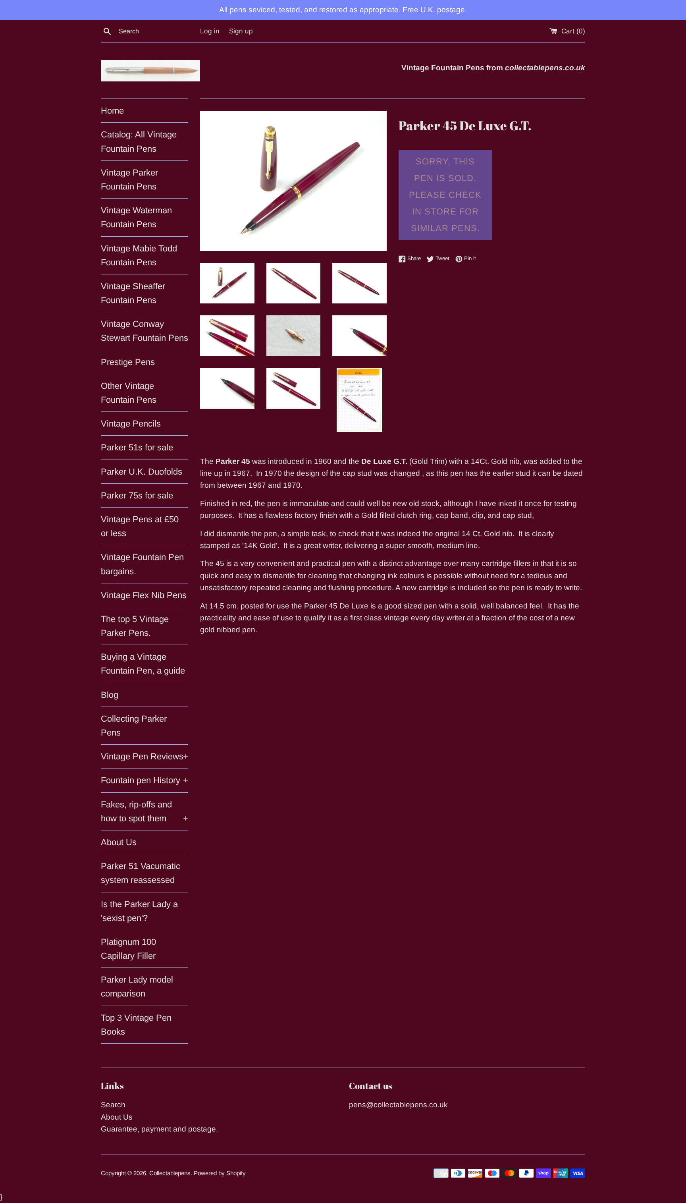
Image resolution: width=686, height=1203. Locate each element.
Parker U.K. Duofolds (141, 472)
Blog (109, 695)
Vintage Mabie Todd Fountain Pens (139, 255)
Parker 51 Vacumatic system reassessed (140, 873)
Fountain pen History (144, 780)
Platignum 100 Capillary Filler (128, 949)
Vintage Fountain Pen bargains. (142, 564)
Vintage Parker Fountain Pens (129, 179)
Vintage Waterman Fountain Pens (136, 217)
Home (112, 111)
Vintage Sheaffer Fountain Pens (133, 293)
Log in (210, 31)
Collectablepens (170, 1173)
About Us (119, 842)
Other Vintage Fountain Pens (128, 393)
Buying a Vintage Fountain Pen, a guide (143, 664)
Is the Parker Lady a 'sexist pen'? (139, 911)
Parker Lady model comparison (137, 986)
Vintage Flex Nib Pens (144, 595)
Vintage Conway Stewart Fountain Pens (144, 331)
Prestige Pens (128, 362)
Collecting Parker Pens (134, 726)
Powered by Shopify (220, 1173)
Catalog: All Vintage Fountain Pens (139, 141)
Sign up (241, 31)
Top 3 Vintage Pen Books (136, 1025)
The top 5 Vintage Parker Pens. (135, 626)
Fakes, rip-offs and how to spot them (144, 811)
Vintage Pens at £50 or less (140, 526)
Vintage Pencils (131, 424)
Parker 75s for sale (137, 495)
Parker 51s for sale (137, 447)
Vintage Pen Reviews (144, 756)
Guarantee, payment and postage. (159, 1129)
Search (113, 1105)
